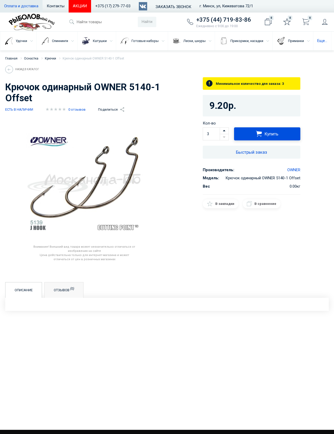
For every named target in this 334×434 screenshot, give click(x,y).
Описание (24, 290)
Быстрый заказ (251, 152)
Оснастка (31, 58)
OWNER (293, 170)
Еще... (322, 40)
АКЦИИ (80, 6)
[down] (224, 137)
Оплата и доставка (21, 6)
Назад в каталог (27, 69)
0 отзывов (77, 109)
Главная (11, 58)
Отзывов (64, 289)
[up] (224, 130)
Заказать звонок (173, 6)
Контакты (55, 6)
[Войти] (324, 22)
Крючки (50, 58)
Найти (147, 21)
